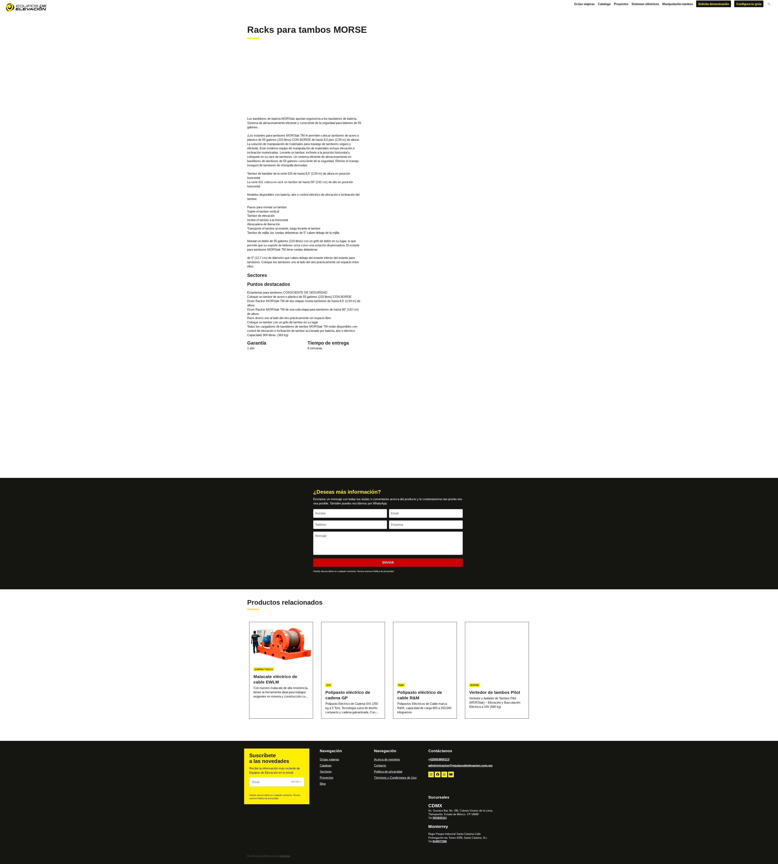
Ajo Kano (284, 856)
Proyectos (326, 777)
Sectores (326, 771)
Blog (323, 783)
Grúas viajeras (329, 759)
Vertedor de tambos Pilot (494, 692)
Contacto (380, 765)
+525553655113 (438, 759)
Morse (474, 685)
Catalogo (325, 765)
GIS (328, 685)
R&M (401, 685)
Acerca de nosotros (387, 759)
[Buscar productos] (769, 4)
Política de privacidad (388, 771)
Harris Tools (263, 669)
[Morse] (277, 81)
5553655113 (440, 817)
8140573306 (440, 841)
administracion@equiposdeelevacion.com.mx (460, 765)
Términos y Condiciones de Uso (395, 777)
